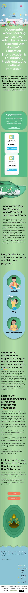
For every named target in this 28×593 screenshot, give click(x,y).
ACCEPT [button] (21, 590)
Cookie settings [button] (13, 591)
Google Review (14, 498)
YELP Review (14, 493)
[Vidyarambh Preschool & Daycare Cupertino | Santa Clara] (4, 6)
